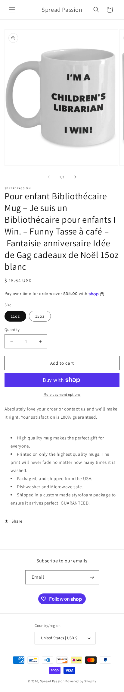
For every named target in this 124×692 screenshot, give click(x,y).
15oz (40, 316)
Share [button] (17, 521)
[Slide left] (48, 177)
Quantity (12, 329)
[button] (12, 9)
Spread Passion (52, 681)
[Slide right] (75, 177)
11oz (15, 316)
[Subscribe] (92, 577)
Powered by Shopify (80, 681)
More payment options (62, 394)
